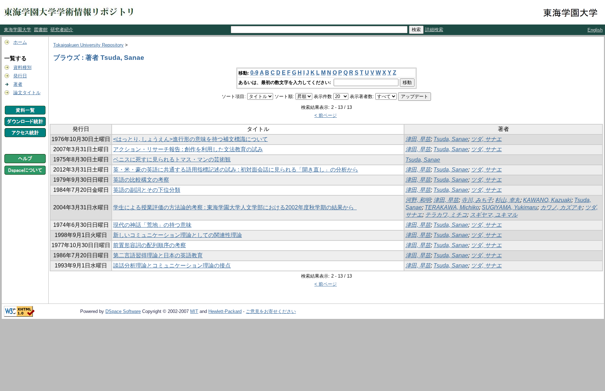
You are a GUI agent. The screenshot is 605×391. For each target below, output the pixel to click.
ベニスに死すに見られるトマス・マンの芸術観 (172, 159)
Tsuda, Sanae (450, 139)
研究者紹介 (61, 29)
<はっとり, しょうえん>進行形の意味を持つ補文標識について (190, 139)
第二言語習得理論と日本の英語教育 (158, 255)
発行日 (20, 75)
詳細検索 (434, 29)
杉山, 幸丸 (507, 200)
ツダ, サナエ (486, 139)
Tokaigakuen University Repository (88, 45)
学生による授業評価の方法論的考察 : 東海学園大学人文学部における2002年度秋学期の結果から (235, 207)
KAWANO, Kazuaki (547, 200)
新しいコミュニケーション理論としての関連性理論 (177, 235)
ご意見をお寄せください (271, 311)
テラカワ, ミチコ (446, 215)
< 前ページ (325, 115)
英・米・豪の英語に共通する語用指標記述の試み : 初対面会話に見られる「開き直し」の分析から (235, 170)
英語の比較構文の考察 (141, 180)
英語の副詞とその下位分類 (146, 190)
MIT (194, 311)
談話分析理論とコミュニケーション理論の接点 (172, 265)
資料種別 (22, 67)
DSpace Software (123, 311)
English (595, 30)
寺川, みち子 (476, 200)
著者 (17, 84)
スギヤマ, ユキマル (493, 215)
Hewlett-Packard (225, 311)
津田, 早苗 (418, 139)
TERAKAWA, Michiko (452, 207)
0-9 (254, 73)
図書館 (41, 29)
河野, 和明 (418, 200)
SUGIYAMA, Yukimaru (509, 207)
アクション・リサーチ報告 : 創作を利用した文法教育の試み (188, 149)
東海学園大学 (17, 29)
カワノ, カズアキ (561, 207)
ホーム (20, 42)
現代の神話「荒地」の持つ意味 (152, 225)
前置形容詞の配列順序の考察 (149, 245)
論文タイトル (27, 92)
